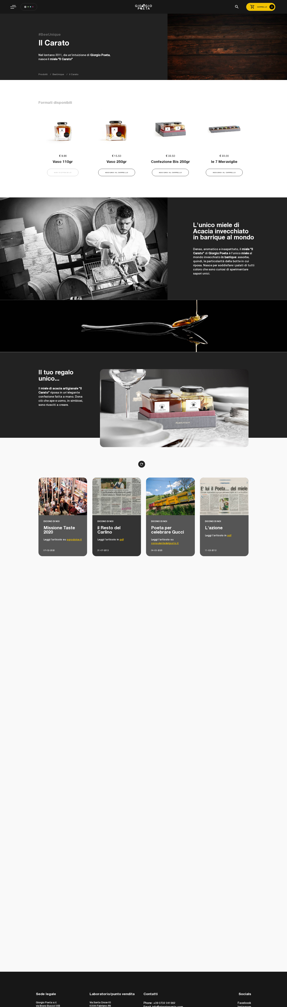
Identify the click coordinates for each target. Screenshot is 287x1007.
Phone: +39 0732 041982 (159, 1002)
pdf (122, 539)
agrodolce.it (74, 539)
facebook (244, 1002)
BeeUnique (58, 74)
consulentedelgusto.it (165, 543)
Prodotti (43, 74)
